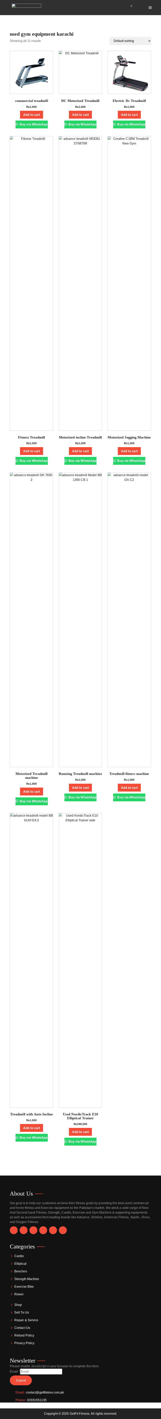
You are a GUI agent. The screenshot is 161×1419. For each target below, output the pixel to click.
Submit (21, 1380)
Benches (20, 1271)
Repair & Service (26, 1320)
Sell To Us (21, 1312)
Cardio (19, 1256)
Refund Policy (24, 1335)
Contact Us (22, 1327)
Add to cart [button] (31, 114)
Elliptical (20, 1263)
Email (15, 1371)
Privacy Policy (24, 1343)
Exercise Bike (24, 1286)
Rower (19, 1294)
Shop (18, 1304)
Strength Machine (26, 1279)
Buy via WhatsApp (33, 124)
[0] (129, 7)
